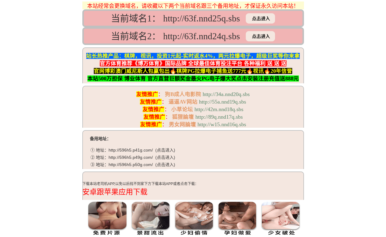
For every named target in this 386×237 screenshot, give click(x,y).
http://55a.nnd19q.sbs (222, 102)
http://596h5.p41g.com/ (131, 150)
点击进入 (165, 150)
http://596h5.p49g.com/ (131, 157)
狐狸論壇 (183, 117)
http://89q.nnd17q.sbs (219, 117)
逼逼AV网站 (183, 102)
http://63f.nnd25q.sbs (201, 18)
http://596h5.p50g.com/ (131, 164)
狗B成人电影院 (183, 94)
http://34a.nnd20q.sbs (226, 94)
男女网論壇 (182, 124)
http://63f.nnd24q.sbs (201, 36)
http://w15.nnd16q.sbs (222, 124)
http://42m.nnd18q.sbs (219, 109)
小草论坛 (182, 109)
